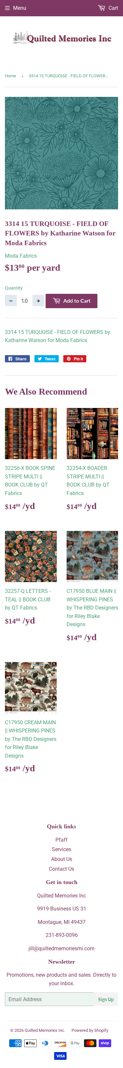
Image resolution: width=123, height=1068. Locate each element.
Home (10, 75)
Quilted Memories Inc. (45, 1030)
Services (61, 849)
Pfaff (61, 840)
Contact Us (61, 869)
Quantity (14, 288)
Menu (19, 8)
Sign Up (106, 999)
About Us (61, 859)
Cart (112, 8)
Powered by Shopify (90, 1030)
